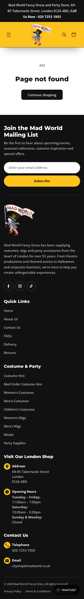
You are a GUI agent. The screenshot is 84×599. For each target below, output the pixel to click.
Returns (10, 352)
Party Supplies (15, 443)
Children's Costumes (19, 409)
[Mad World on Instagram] (20, 286)
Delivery (10, 344)
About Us (11, 319)
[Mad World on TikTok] (31, 286)
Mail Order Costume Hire (23, 384)
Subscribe (42, 181)
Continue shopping (42, 95)
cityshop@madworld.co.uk (31, 566)
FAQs (8, 336)
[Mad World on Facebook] (8, 286)
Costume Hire (14, 376)
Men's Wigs (12, 426)
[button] (8, 34)
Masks (9, 434)
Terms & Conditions (38, 591)
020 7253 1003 (23, 550)
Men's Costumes (16, 401)
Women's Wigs (15, 418)
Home (8, 310)
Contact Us (12, 327)
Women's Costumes (19, 392)
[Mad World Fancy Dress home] (19, 220)
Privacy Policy (12, 591)
